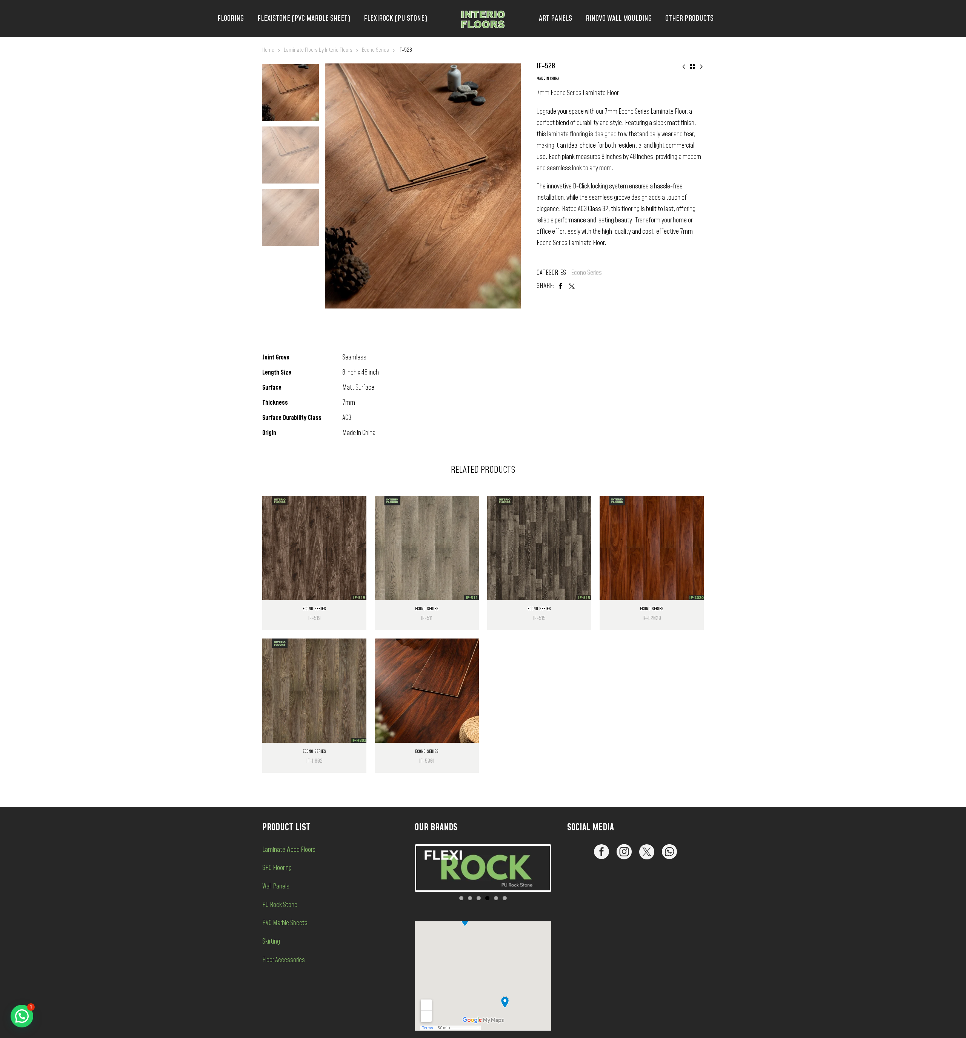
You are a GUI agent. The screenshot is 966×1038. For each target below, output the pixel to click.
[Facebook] (560, 286)
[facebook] (601, 851)
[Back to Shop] (692, 66)
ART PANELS (555, 18)
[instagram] (624, 851)
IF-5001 (426, 761)
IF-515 (539, 618)
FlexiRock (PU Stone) (395, 18)
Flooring (230, 18)
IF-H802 (314, 761)
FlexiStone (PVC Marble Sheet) (303, 18)
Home (268, 50)
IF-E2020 (652, 618)
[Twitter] (571, 286)
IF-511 (426, 618)
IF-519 (314, 618)
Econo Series (375, 50)
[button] (22, 1016)
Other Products (689, 18)
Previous (404, 868)
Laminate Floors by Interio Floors (318, 50)
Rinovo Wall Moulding (619, 18)
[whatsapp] (669, 851)
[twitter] (646, 851)
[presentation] (334, 185)
